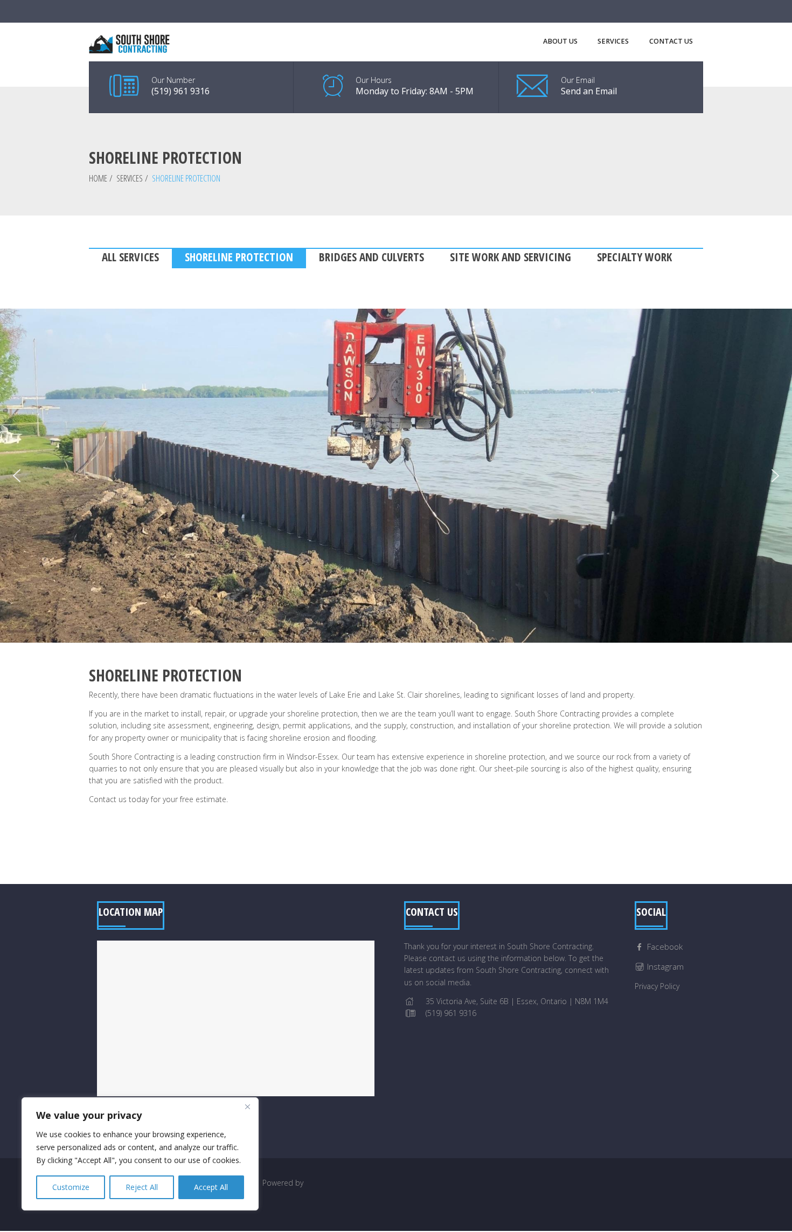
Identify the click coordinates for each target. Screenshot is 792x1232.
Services (129, 178)
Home (98, 178)
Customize (70, 1187)
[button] (16, 475)
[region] (140, 1153)
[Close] (247, 1106)
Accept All (211, 1187)
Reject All (142, 1187)
